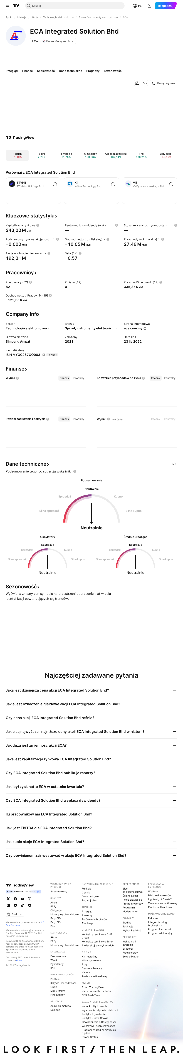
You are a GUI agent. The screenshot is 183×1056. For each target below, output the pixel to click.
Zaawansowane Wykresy (162, 903)
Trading (127, 922)
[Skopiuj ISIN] (43, 355)
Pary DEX (55, 922)
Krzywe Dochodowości (63, 982)
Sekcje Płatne (131, 956)
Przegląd (87, 911)
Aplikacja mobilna (60, 1005)
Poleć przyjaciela (132, 899)
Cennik (86, 892)
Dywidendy (57, 964)
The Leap (87, 923)
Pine (52, 926)
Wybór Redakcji (132, 930)
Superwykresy (58, 891)
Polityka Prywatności (94, 1014)
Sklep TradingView (93, 987)
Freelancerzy (130, 952)
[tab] (64, 378)
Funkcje (86, 888)
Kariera (86, 972)
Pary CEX (55, 918)
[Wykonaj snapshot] (137, 83)
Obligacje (55, 910)
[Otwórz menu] (7, 5)
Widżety (153, 891)
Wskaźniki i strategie (129, 943)
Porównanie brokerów (94, 919)
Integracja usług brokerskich (157, 924)
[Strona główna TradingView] (16, 5)
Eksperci (128, 948)
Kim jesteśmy (89, 956)
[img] (68, 41)
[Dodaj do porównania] (55, 184)
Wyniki (54, 960)
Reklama (153, 918)
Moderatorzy (130, 911)
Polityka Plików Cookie (95, 1018)
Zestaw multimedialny (94, 976)
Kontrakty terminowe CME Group (97, 936)
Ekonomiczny (58, 956)
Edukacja (128, 926)
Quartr (19, 960)
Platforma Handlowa (160, 907)
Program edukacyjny (160, 933)
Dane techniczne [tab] (70, 71)
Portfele (55, 979)
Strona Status (90, 1036)
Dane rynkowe (90, 896)
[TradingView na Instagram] (29, 898)
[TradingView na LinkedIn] (8, 905)
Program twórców (133, 903)
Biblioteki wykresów (159, 895)
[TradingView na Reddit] (29, 905)
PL (140, 6)
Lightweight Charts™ (160, 899)
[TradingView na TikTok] (22, 905)
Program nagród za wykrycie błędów (99, 1031)
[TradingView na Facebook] (15, 898)
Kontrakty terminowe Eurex (97, 941)
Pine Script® (57, 994)
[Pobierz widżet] (145, 83)
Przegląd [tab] (12, 71)
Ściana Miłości (131, 895)
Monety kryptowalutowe (64, 914)
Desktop (55, 1009)
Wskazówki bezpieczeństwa (98, 1025)
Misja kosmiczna (91, 960)
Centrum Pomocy (92, 968)
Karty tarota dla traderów (96, 991)
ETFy (53, 906)
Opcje (53, 986)
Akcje (53, 902)
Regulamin (129, 907)
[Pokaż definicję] (37, 225)
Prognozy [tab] (93, 71)
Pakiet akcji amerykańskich (98, 945)
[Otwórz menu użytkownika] (149, 5)
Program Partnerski (159, 929)
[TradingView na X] (8, 898)
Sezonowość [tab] (113, 71)
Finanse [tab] (27, 71)
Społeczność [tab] (46, 71)
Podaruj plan (89, 900)
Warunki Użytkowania (94, 1006)
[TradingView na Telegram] (15, 905)
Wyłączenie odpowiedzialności (100, 1010)
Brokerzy (87, 915)
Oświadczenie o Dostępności (99, 1021)
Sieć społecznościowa (133, 890)
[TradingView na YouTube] (22, 898)
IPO (52, 967)
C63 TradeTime (91, 995)
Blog (84, 964)
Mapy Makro (57, 990)
